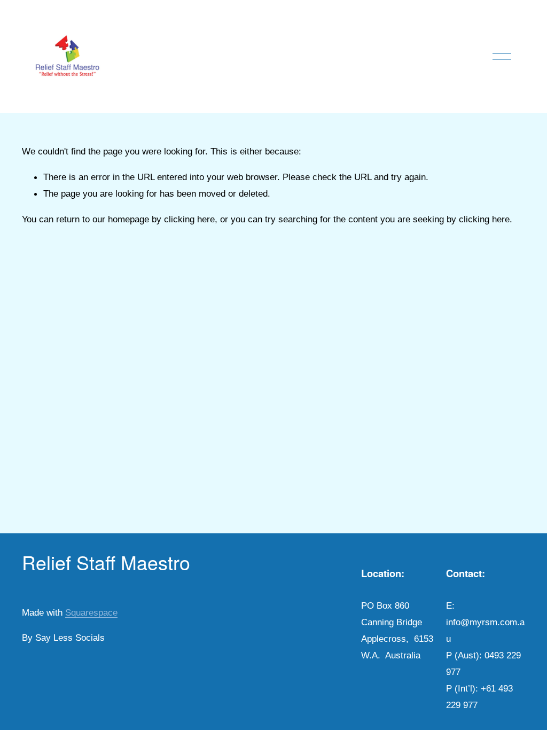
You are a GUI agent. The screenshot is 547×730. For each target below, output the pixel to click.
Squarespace (91, 612)
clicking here (189, 219)
